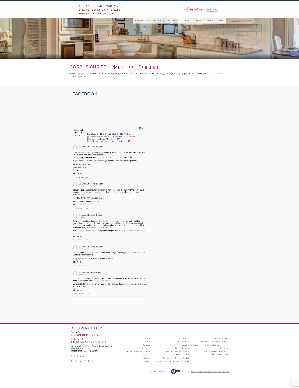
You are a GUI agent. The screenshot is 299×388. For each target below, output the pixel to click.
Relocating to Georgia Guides (176, 358)
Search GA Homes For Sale (148, 21)
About (210, 21)
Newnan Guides (221, 338)
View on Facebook (78, 177)
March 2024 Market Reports (216, 351)
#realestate (85, 258)
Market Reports (182, 348)
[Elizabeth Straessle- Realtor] (79, 132)
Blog (147, 342)
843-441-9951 (80, 356)
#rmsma (109, 258)
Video (79, 173)
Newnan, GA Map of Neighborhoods (173, 361)
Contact (146, 345)
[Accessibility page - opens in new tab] (175, 372)
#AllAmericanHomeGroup (84, 164)
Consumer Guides (181, 355)
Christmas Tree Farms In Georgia (214, 342)
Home (147, 338)
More (220, 21)
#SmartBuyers (79, 286)
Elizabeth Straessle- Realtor (90, 147)
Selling (198, 21)
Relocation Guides (220, 355)
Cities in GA (171, 21)
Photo (79, 262)
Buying (186, 21)
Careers (185, 345)
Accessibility (144, 348)
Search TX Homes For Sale (177, 351)
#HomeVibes (78, 194)
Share (87, 177)
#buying (76, 258)
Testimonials (183, 342)
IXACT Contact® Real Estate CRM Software (210, 371)
